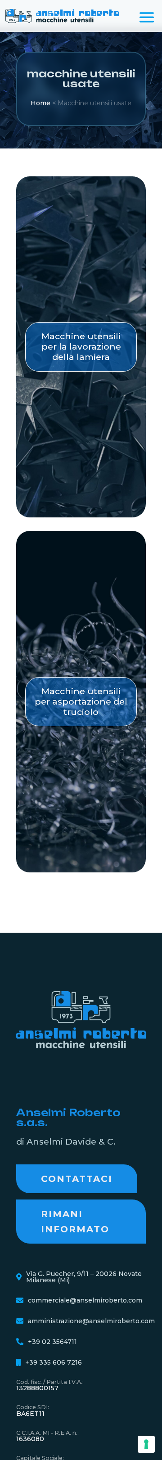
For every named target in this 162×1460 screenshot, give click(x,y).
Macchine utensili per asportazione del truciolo (81, 701)
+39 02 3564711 (52, 1342)
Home (40, 103)
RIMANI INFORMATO (75, 1221)
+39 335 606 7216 (53, 1362)
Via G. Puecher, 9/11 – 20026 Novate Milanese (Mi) (84, 1277)
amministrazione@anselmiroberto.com (91, 1321)
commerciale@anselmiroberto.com (85, 1300)
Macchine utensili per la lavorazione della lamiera (81, 346)
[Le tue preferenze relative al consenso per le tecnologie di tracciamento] (146, 1444)
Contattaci (76, 1178)
